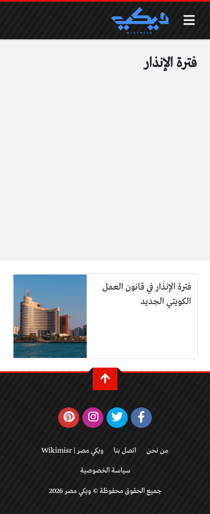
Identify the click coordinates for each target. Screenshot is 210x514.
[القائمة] (189, 20)
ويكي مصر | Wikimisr (72, 450)
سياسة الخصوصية (105, 470)
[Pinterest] (68, 417)
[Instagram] (92, 417)
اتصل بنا (125, 450)
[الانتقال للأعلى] (105, 379)
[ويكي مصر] (139, 20)
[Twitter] (117, 417)
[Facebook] (141, 417)
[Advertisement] (105, 174)
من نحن (157, 450)
